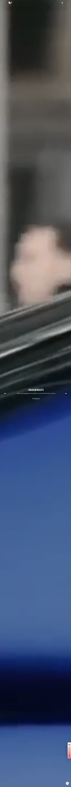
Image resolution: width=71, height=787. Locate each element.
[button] (61, 3)
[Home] (10, 3)
